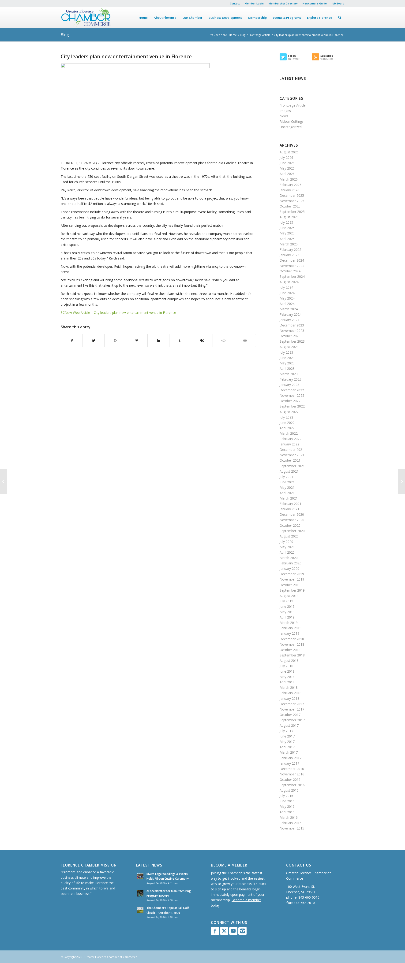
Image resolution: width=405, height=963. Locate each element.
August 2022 (289, 412)
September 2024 (292, 276)
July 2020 (286, 541)
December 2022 (292, 390)
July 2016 (286, 795)
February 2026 (290, 184)
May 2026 (287, 168)
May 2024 (287, 298)
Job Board (338, 3)
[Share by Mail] (245, 340)
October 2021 (290, 460)
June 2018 (287, 671)
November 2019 (292, 579)
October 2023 (290, 336)
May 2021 (287, 487)
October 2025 (290, 206)
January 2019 (289, 633)
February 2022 (290, 439)
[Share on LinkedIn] (158, 340)
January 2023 (289, 384)
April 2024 (287, 303)
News (284, 116)
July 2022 (286, 417)
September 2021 (292, 466)
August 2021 (289, 471)
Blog (65, 34)
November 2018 (292, 644)
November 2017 (292, 709)
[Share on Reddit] (223, 340)
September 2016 (292, 785)
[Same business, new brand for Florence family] (3, 481)
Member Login (254, 3)
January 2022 (289, 444)
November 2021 (292, 455)
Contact (235, 3)
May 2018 (287, 676)
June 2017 (287, 736)
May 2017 (287, 741)
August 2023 (289, 346)
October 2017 (290, 714)
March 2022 (289, 433)
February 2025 (290, 249)
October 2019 (290, 585)
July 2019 (286, 601)
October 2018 (290, 650)
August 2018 (289, 660)
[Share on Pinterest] (136, 340)
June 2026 (287, 163)
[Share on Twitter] (93, 340)
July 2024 (286, 287)
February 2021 (290, 503)
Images (285, 110)
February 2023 (290, 379)
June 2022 (287, 422)
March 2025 (289, 244)
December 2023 (292, 325)
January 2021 (289, 509)
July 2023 (286, 352)
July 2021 (286, 476)
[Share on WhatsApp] (115, 340)
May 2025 (287, 233)
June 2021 (287, 482)
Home (233, 35)
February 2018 (290, 693)
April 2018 (287, 682)
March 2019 (289, 622)
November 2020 (292, 520)
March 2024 (289, 309)
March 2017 (289, 752)
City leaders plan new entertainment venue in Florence (126, 56)
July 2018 (286, 666)
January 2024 (289, 320)
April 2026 (287, 173)
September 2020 (292, 531)
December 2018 (292, 639)
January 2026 (289, 190)
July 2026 (286, 157)
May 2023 (287, 363)
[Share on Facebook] (71, 340)
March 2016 (289, 817)
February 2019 (290, 628)
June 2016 (287, 801)
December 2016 (292, 769)
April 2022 (287, 428)
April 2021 (287, 493)
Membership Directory (283, 3)
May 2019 (287, 612)
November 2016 (292, 774)
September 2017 (292, 720)
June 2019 (287, 606)
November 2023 (292, 330)
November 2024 (292, 265)
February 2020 (290, 563)
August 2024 (289, 282)
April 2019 (287, 617)
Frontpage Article (259, 35)
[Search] (339, 17)
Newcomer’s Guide (315, 3)
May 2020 (287, 547)
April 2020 (287, 552)
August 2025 (289, 217)
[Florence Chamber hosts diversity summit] (401, 481)
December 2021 (292, 449)
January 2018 (289, 698)
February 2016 (290, 823)
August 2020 (289, 536)
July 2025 (286, 222)
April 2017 (287, 747)
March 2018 (289, 687)
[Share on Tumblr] (180, 340)
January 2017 (289, 763)
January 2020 (289, 568)
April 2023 (287, 368)
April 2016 (287, 812)
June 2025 (287, 228)
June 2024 (287, 293)
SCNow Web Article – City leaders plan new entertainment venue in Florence (118, 312)
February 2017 (290, 758)
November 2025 (292, 201)
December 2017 (292, 704)
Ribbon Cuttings (292, 121)
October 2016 (290, 779)
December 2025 (292, 195)
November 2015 (292, 828)
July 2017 (286, 731)
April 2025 (287, 239)
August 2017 (289, 725)
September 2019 (292, 590)
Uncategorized (291, 127)
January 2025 (289, 255)
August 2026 (289, 152)
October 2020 (290, 525)
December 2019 (292, 574)
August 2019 (289, 595)
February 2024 (290, 314)
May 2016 (287, 806)
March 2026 (289, 179)
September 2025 (292, 211)
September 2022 (292, 406)
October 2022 (290, 401)
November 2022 (292, 395)
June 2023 (287, 358)
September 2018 (292, 655)
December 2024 (292, 260)
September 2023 (292, 341)
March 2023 (289, 374)
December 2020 (292, 514)
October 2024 (290, 271)
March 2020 (289, 558)
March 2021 (289, 498)
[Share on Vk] (201, 340)
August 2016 (289, 790)
